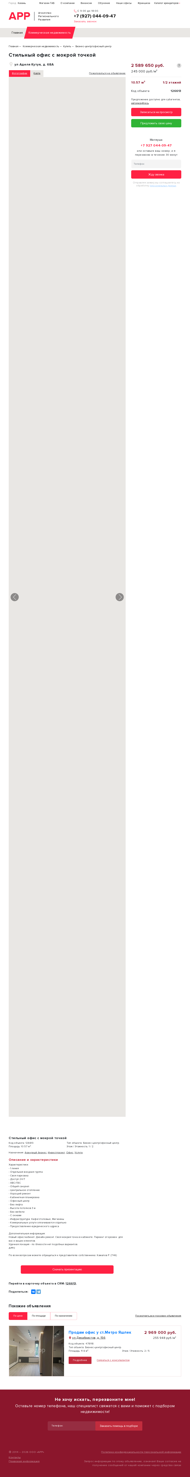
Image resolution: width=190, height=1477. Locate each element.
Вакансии (86, 3)
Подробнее (80, 1360)
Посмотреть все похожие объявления (158, 1315)
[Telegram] (38, 1291)
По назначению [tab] (63, 1315)
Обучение (104, 3)
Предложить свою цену (156, 123)
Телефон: (57, 1425)
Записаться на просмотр (156, 112)
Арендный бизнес (36, 1152)
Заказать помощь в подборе (119, 1426)
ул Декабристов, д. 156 (88, 1338)
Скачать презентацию (67, 1269)
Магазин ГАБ (47, 3)
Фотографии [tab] (19, 73)
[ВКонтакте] (33, 1291)
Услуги (79, 1152)
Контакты (15, 1457)
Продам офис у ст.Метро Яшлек (100, 1332)
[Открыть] (36, 1351)
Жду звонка (156, 174)
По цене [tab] (18, 1315)
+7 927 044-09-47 (156, 145)
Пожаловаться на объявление (107, 73)
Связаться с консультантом (113, 1360)
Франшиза (144, 3)
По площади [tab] (39, 1315)
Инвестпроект (56, 1152)
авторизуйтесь (140, 103)
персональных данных (163, 185)
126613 (70, 1283)
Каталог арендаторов (166, 3)
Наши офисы (124, 3)
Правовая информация (24, 1461)
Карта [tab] (37, 73)
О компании (67, 3)
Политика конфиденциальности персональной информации (141, 1452)
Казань (22, 3)
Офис (69, 1152)
